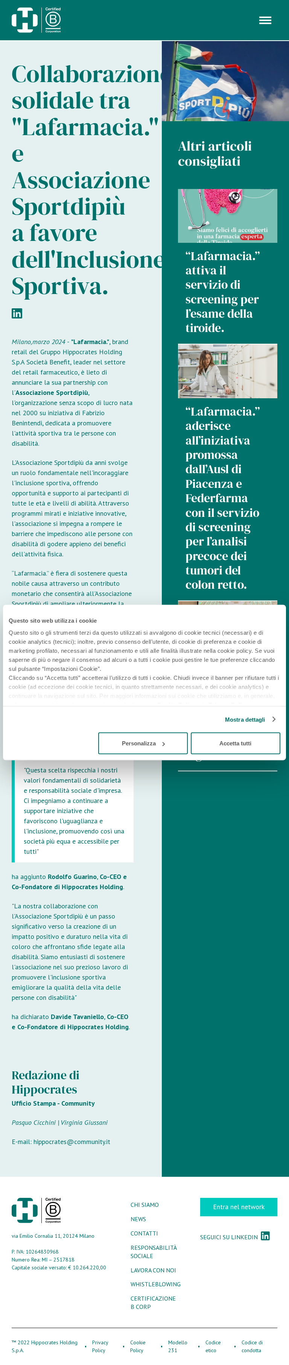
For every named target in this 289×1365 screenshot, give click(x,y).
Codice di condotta (252, 1346)
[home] (36, 20)
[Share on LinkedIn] (17, 312)
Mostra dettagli (245, 719)
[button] (265, 20)
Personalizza (139, 743)
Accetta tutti (235, 743)
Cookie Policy (138, 1346)
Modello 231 (177, 1346)
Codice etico (213, 1346)
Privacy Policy (100, 1346)
